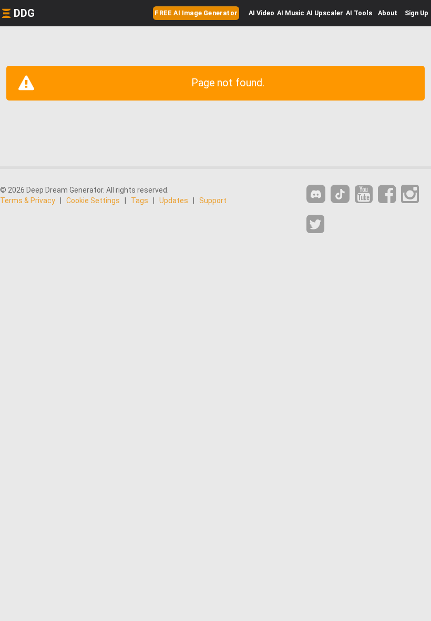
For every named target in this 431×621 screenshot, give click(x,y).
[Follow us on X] (315, 224)
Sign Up (416, 13)
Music (290, 13)
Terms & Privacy (27, 200)
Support (213, 200)
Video (261, 13)
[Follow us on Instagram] (410, 194)
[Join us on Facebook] (387, 194)
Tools (359, 13)
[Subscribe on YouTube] (364, 194)
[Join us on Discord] (315, 194)
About (387, 13)
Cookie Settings (93, 200)
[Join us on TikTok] (340, 194)
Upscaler (324, 13)
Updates (173, 200)
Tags (139, 200)
